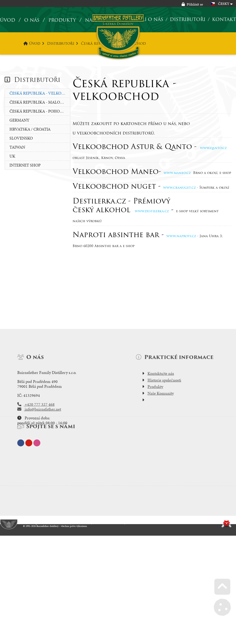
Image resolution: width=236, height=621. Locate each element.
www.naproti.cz (181, 236)
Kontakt (224, 19)
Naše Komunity (161, 393)
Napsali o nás (145, 19)
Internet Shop (25, 165)
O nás (31, 20)
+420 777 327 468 (39, 404)
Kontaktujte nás (161, 373)
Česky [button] (223, 3)
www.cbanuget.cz (179, 187)
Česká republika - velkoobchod (39, 93)
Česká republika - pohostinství (39, 111)
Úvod (118, 36)
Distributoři (187, 19)
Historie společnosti (164, 380)
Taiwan (17, 147)
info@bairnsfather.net (42, 409)
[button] (192, 4)
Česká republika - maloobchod (39, 102)
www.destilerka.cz (152, 211)
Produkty (62, 20)
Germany (19, 120)
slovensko (21, 138)
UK (12, 156)
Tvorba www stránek (226, 523)
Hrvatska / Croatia (29, 129)
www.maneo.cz (177, 172)
